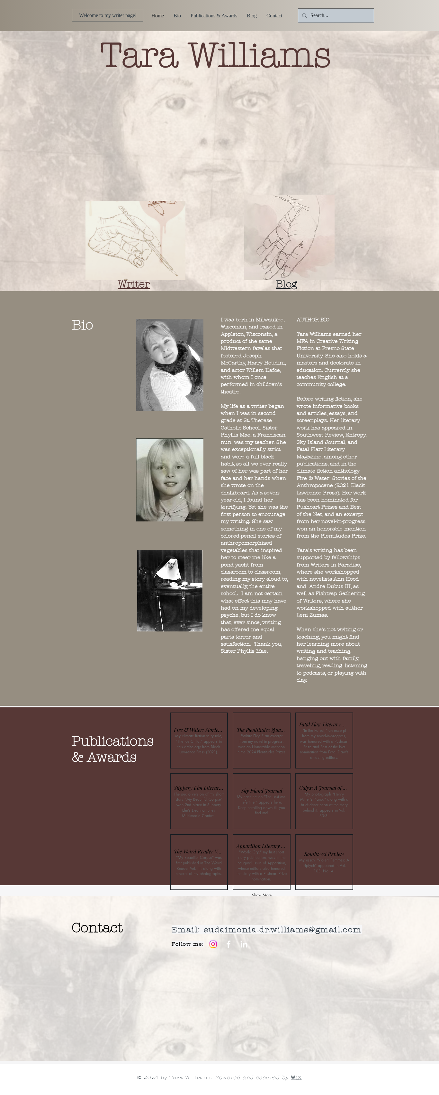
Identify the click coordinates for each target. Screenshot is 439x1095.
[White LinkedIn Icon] (244, 944)
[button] (199, 740)
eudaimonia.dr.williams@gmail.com (283, 929)
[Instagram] (213, 944)
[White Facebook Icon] (228, 944)
